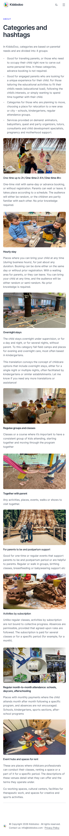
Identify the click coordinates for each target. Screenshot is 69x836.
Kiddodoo (16, 4)
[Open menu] (64, 5)
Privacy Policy (52, 827)
